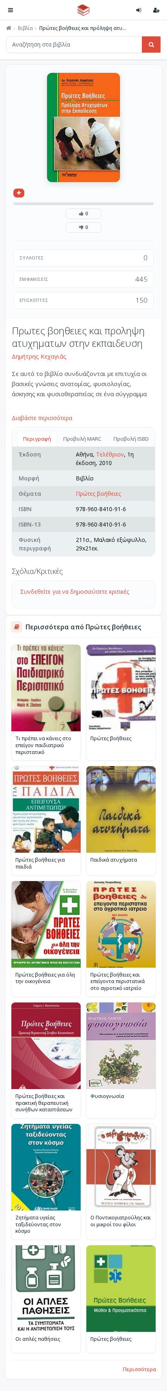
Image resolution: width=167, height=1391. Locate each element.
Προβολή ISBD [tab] (131, 438)
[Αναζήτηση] (151, 44)
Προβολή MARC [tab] (82, 438)
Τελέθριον (110, 454)
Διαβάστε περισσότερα (42, 418)
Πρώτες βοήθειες (98, 493)
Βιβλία (25, 28)
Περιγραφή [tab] (37, 438)
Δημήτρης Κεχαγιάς (39, 356)
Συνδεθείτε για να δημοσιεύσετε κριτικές (74, 591)
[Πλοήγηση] (10, 10)
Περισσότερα (139, 1369)
